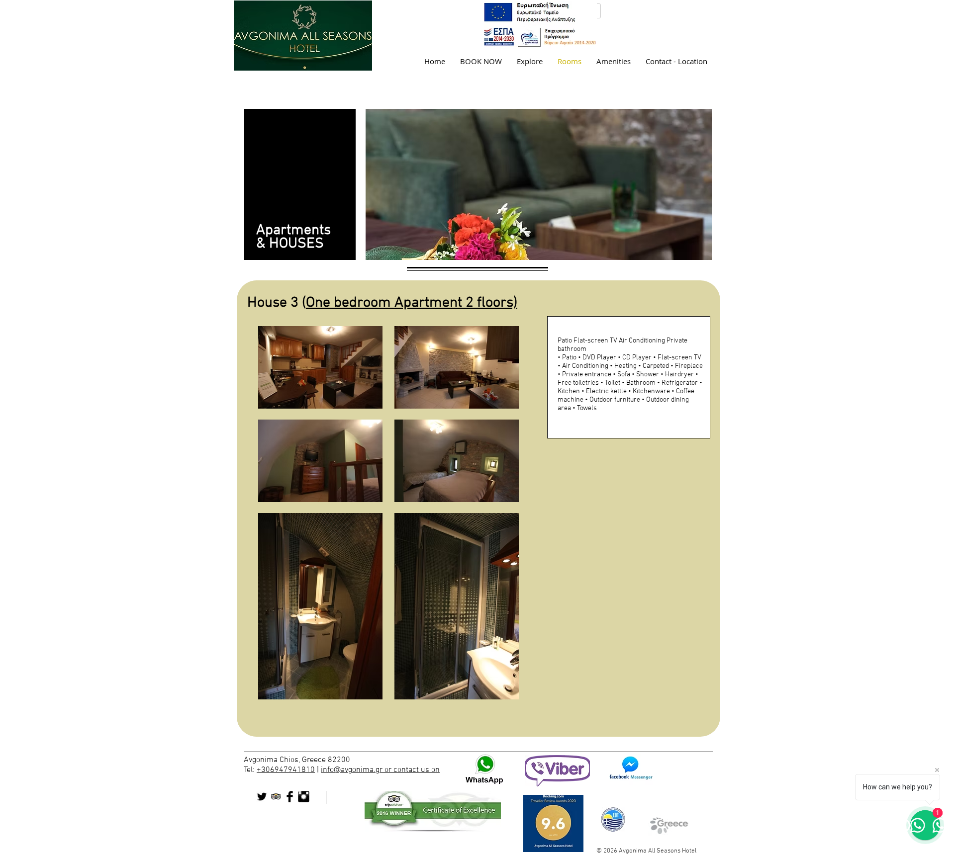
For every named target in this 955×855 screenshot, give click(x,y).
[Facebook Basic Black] (289, 796)
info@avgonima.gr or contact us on (380, 770)
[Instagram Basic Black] (303, 796)
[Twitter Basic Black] (262, 796)
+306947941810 (286, 770)
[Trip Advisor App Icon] (276, 796)
